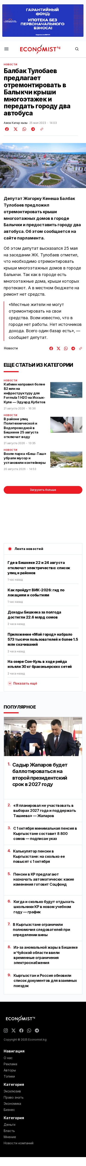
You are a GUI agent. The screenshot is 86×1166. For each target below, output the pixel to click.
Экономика (12, 1103)
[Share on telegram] (32, 129)
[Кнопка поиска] (76, 49)
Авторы (10, 1070)
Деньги (9, 1124)
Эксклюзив (12, 1091)
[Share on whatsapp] (23, 129)
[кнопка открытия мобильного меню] (6, 49)
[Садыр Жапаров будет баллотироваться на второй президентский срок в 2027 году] (43, 736)
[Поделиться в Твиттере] (15, 129)
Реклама (10, 1064)
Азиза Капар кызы (16, 123)
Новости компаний (18, 1143)
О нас (8, 1058)
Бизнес (9, 1110)
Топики (9, 1076)
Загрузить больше (43, 489)
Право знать (14, 1097)
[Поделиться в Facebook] (7, 129)
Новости (10, 64)
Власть (9, 1131)
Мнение (10, 1137)
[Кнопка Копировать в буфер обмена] (40, 129)
